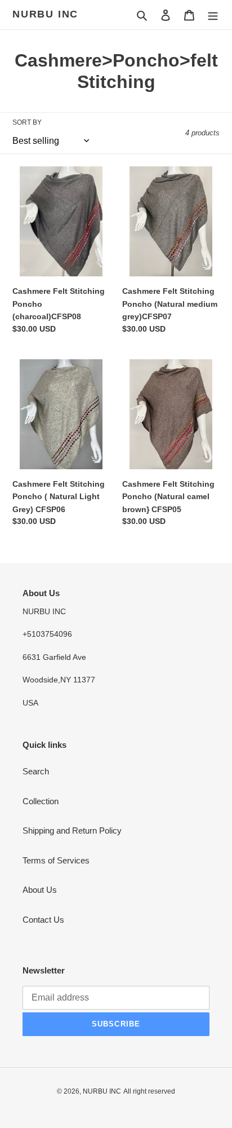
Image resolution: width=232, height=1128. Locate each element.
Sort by (27, 122)
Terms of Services (56, 860)
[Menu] (213, 15)
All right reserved (149, 1091)
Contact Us (43, 919)
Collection (41, 801)
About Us (40, 890)
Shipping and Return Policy (72, 830)
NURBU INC (45, 14)
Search (36, 771)
